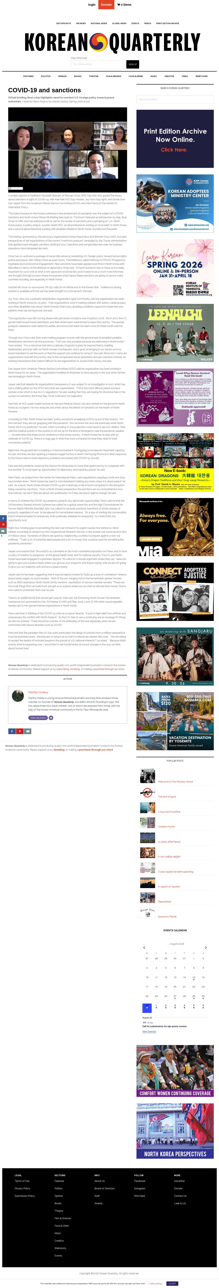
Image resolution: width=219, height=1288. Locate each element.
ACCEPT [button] (172, 1283)
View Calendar (149, 1031)
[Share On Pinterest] (20, 731)
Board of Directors (104, 1188)
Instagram (139, 1188)
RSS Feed (139, 1196)
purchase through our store (109, 669)
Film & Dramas (63, 1218)
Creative (59, 1240)
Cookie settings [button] (155, 1283)
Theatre (59, 1210)
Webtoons (60, 1248)
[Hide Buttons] (1, 535)
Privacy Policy (22, 1188)
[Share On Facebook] (12, 731)
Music (58, 1233)
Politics (58, 1188)
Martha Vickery (38, 692)
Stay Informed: (79, 58)
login (91, 4)
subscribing (62, 669)
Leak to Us (180, 1203)
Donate (106, 4)
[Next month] (206, 947)
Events (58, 1255)
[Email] (51, 718)
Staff (97, 1196)
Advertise (179, 1181)
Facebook (139, 1181)
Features (59, 1181)
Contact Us (180, 1196)
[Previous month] (144, 947)
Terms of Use (22, 1181)
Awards (98, 1203)
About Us (99, 1181)
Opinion (59, 1196)
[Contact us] (27, 731)
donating (75, 669)
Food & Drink (62, 1225)
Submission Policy (25, 1196)
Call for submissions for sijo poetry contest (164, 1026)
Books (58, 1203)
